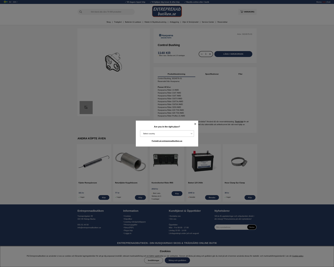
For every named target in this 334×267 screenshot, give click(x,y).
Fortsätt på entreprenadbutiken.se (167, 141)
